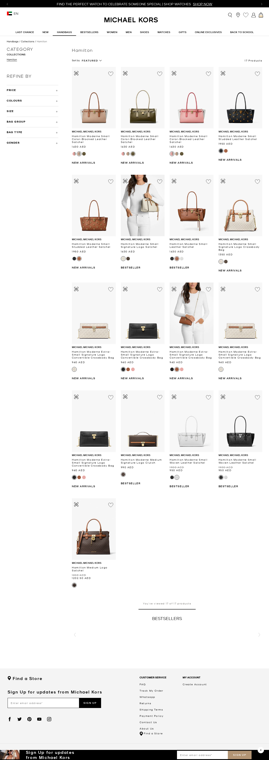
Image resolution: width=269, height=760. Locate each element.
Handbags (12, 41)
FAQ (143, 684)
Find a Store (27, 678)
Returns (145, 703)
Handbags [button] (64, 32)
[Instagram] (49, 719)
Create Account (195, 684)
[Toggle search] (230, 14)
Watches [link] (163, 32)
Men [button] (129, 32)
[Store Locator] (238, 15)
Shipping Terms (151, 709)
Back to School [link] (242, 32)
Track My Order (151, 690)
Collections (27, 41)
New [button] (45, 32)
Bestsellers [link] (89, 32)
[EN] (9, 15)
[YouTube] (39, 719)
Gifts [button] (182, 32)
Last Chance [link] (25, 32)
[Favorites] (246, 14)
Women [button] (112, 32)
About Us (147, 728)
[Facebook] (10, 719)
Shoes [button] (144, 32)
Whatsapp (147, 697)
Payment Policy (152, 715)
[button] (75, 635)
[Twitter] (19, 719)
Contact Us (148, 722)
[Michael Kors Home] (131, 22)
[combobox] (92, 60)
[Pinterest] (29, 719)
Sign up (239, 755)
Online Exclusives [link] (208, 32)
